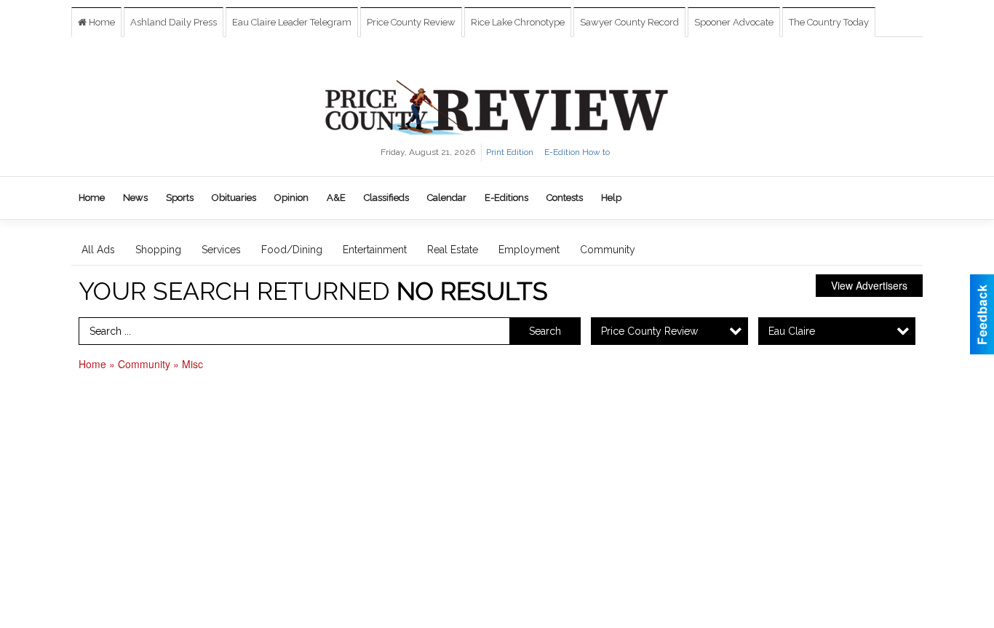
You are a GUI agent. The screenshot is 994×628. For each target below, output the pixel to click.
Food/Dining (291, 249)
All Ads (98, 249)
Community (607, 249)
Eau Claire (791, 331)
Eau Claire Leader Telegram (291, 22)
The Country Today (829, 22)
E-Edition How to (577, 152)
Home (101, 22)
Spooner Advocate (734, 22)
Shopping (158, 249)
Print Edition (509, 152)
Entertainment (375, 249)
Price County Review (411, 22)
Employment (529, 249)
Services (221, 249)
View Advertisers (869, 285)
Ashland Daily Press (173, 22)
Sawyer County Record (629, 22)
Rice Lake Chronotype (518, 22)
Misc (192, 364)
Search (545, 331)
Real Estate (452, 249)
